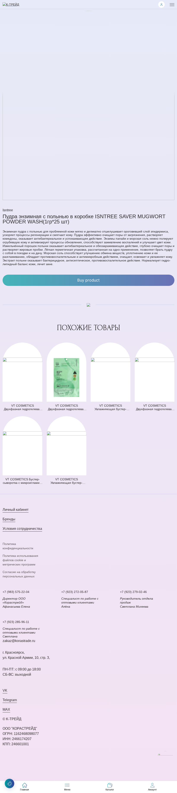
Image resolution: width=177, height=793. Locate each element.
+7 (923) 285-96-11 (16, 622)
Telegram (10, 700)
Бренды (9, 519)
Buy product (88, 280)
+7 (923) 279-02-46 (133, 592)
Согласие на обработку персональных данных (19, 574)
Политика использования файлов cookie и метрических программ (20, 560)
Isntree (8, 210)
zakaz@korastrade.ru (19, 641)
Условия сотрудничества (22, 528)
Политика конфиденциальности (18, 546)
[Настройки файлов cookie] (9, 783)
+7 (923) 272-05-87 (74, 592)
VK (5, 690)
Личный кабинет (15, 509)
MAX (6, 709)
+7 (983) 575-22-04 (16, 592)
